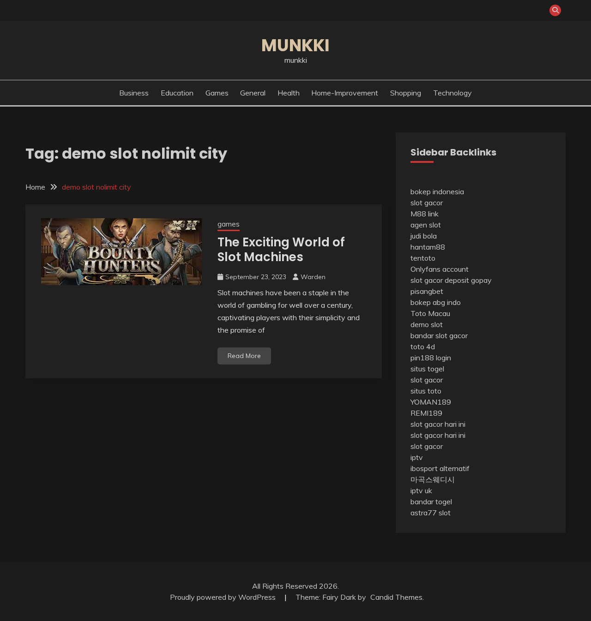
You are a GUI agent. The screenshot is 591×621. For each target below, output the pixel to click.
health (288, 92)
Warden (313, 277)
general (252, 92)
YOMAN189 (430, 401)
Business (134, 92)
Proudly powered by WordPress (223, 597)
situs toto (425, 390)
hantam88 (427, 246)
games (217, 92)
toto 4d (422, 346)
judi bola (423, 235)
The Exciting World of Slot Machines (281, 250)
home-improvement (344, 92)
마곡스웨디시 (432, 479)
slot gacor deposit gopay (451, 280)
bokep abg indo (435, 302)
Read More (244, 356)
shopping (405, 92)
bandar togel (431, 501)
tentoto (422, 258)
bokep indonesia (437, 191)
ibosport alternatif (440, 468)
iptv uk (421, 490)
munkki (295, 45)
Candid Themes (396, 597)
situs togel (427, 368)
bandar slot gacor (439, 335)
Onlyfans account (439, 269)
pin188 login (430, 357)
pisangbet (426, 291)
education (177, 92)
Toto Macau (430, 313)
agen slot (425, 224)
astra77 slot (430, 512)
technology (452, 92)
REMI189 (426, 413)
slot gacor (426, 202)
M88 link (424, 213)
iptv (416, 457)
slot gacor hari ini (437, 424)
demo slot (426, 324)
